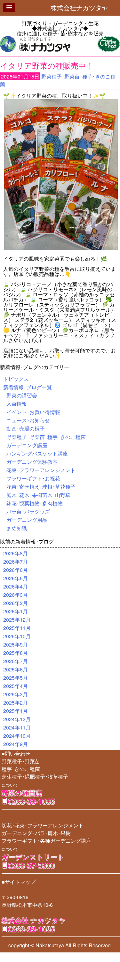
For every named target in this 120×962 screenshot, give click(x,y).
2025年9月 (15, 644)
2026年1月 (15, 611)
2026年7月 (15, 561)
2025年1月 (15, 710)
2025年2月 (15, 702)
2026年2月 (15, 603)
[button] (9, 7)
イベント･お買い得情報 (33, 412)
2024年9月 (15, 744)
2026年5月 (15, 578)
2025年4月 (15, 686)
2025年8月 (15, 652)
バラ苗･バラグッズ (28, 511)
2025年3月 (15, 694)
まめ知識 (16, 528)
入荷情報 (16, 403)
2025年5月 (15, 677)
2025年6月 (15, 669)
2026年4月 (15, 586)
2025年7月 (15, 661)
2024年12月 (17, 719)
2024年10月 (17, 735)
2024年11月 (17, 727)
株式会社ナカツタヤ (83, 7)
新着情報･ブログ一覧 (27, 387)
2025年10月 (17, 636)
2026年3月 (15, 594)
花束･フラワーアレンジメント (41, 470)
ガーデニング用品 (26, 519)
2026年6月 (15, 570)
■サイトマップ (19, 881)
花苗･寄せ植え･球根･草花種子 (41, 486)
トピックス (16, 378)
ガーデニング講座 (26, 445)
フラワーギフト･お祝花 (33, 478)
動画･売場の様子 (25, 428)
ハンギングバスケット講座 (37, 453)
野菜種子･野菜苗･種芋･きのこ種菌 (46, 436)
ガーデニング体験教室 (32, 461)
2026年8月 (15, 553)
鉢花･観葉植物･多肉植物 (34, 503)
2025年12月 (17, 619)
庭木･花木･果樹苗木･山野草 (38, 495)
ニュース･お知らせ (28, 420)
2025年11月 (17, 628)
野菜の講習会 (21, 395)
